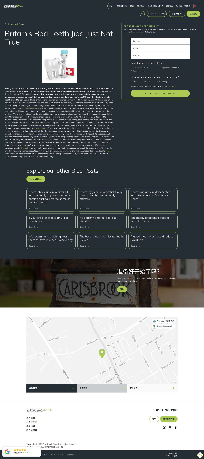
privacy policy (171, 86)
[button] (111, 6)
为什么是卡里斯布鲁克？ (155, 6)
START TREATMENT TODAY (160, 93)
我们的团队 (169, 6)
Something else (139, 71)
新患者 (132, 6)
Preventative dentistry (31, 108)
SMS (148, 82)
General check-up (140, 67)
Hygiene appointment (171, 67)
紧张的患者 (140, 6)
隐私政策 (43, 455)
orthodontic (24, 148)
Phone (135, 82)
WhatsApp (162, 82)
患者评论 (179, 6)
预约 (154, 419)
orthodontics (41, 128)
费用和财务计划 (122, 6)
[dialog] (200, 455)
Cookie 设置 (57, 455)
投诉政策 (71, 455)
